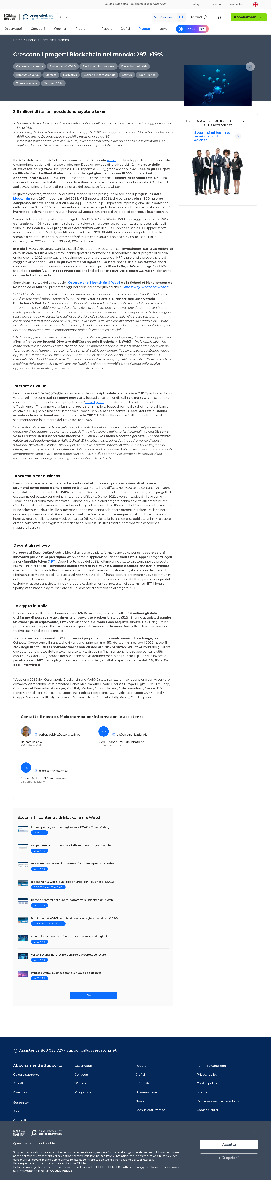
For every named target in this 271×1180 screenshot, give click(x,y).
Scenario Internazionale (99, 75)
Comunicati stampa (54, 40)
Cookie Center (207, 1110)
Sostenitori (237, 4)
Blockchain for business (98, 66)
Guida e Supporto (116, 4)
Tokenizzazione (26, 83)
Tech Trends (147, 75)
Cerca (181, 17)
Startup (127, 75)
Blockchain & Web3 (63, 66)
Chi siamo (214, 4)
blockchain (21, 198)
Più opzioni (229, 1158)
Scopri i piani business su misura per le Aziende (212, 136)
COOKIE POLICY (61, 1170)
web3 (111, 160)
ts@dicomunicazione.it (53, 770)
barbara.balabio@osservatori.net (59, 734)
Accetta (229, 1145)
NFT (52, 561)
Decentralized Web (134, 66)
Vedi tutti (93, 995)
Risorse (31, 40)
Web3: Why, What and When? (146, 287)
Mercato (50, 75)
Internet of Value (27, 75)
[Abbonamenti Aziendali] (238, 136)
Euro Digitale (94, 402)
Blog (196, 4)
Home (17, 40)
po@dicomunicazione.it (132, 734)
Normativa (70, 75)
